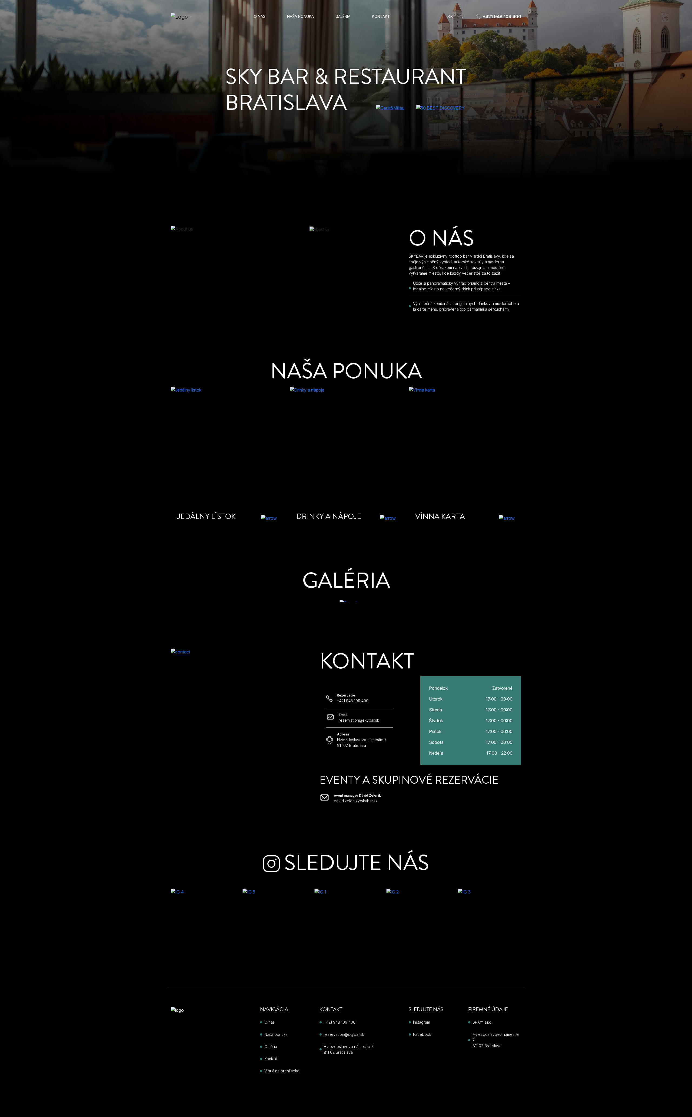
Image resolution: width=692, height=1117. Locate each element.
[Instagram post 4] (202, 930)
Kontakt (381, 16)
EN (460, 16)
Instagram (421, 1022)
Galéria (342, 16)
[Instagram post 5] (274, 930)
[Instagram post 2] (418, 930)
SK (450, 16)
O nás (259, 16)
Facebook (422, 1034)
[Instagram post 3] (489, 930)
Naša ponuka (300, 16)
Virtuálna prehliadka (281, 1071)
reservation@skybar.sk (344, 1034)
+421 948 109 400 (502, 16)
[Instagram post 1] (346, 930)
